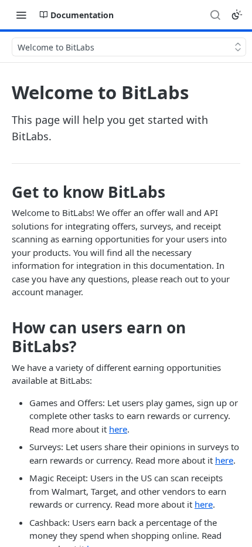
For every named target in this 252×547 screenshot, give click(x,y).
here (118, 429)
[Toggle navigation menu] (21, 14)
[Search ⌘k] (215, 14)
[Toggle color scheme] (236, 14)
